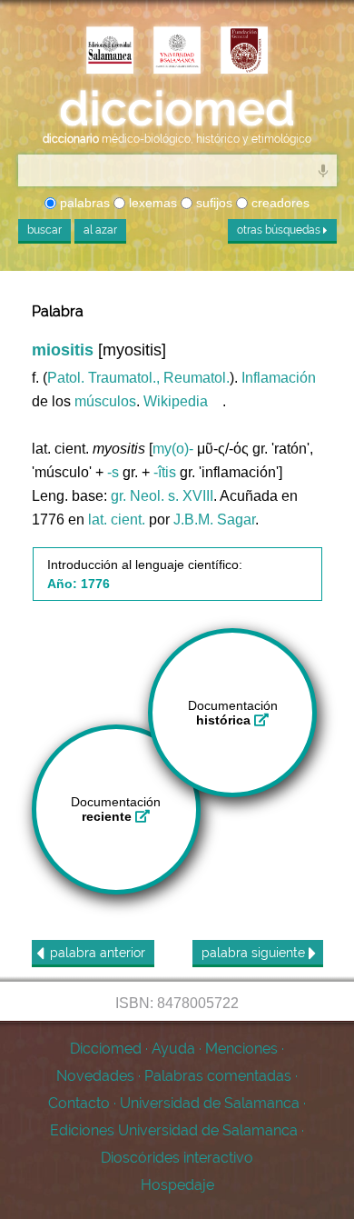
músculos (105, 401)
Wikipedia (175, 401)
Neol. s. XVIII (171, 496)
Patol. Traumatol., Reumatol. (138, 377)
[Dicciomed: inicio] (177, 109)
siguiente (255, 952)
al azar (100, 230)
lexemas (151, 202)
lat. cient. (116, 519)
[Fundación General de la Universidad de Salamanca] (244, 51)
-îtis (164, 472)
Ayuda (173, 1048)
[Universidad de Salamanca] (177, 51)
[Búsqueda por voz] (323, 170)
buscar (44, 230)
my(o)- (172, 448)
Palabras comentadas (217, 1075)
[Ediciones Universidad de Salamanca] (110, 51)
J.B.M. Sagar (214, 519)
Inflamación (278, 377)
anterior (97, 952)
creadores (279, 202)
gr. (118, 496)
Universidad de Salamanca (210, 1103)
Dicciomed (106, 1048)
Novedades (95, 1075)
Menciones (241, 1048)
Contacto (79, 1103)
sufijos (212, 202)
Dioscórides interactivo (177, 1157)
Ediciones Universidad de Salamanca (174, 1130)
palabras (83, 202)
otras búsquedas (280, 230)
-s (113, 472)
